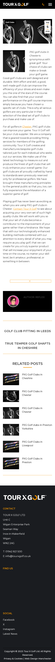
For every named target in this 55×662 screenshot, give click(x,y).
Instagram (9, 629)
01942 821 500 (14, 551)
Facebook (9, 619)
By (38, 272)
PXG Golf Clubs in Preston (32, 460)
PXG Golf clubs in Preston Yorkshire (37, 427)
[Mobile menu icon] (50, 4)
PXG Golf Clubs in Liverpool (32, 443)
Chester (27, 126)
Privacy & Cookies (13, 658)
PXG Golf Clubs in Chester (40, 281)
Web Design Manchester (38, 658)
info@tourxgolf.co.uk (18, 556)
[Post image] (11, 379)
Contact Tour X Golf (25, 209)
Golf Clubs (10, 22)
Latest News (10, 633)
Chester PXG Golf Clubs (19, 281)
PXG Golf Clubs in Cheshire (32, 376)
